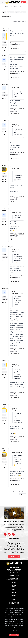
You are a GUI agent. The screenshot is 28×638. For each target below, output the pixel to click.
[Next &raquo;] (25, 24)
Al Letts (4, 55)
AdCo (20, 579)
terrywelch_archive (7, 246)
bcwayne (4, 360)
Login (23, 2)
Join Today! (15, 635)
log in (15, 43)
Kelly (4, 120)
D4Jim (4, 165)
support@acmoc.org (14, 575)
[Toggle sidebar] (2, 2)
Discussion (9, 12)
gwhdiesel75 (5, 84)
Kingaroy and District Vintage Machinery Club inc (14, 546)
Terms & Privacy (14, 578)
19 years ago (16, 48)
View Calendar (15, 556)
